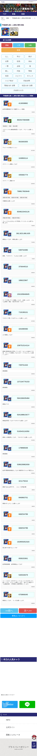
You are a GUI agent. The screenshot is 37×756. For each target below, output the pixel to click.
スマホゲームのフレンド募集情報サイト (26, 1)
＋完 (18, 45)
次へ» (27, 610)
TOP (4, 14)
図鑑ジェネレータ (13, 735)
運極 (7, 45)
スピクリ (18, 76)
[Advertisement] (18, 636)
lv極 (30, 45)
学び (18, 56)
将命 (30, 61)
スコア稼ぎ (9, 81)
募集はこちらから (18, 616)
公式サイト (10, 727)
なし (7, 56)
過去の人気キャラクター (8, 695)
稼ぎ (30, 56)
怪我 (18, 61)
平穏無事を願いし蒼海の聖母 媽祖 (21, 18)
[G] (34, 737)
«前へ (10, 610)
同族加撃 (26, 81)
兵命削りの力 (18, 90)
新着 (18, 50)
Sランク (30, 76)
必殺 (18, 66)
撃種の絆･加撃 (9, 85)
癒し (7, 71)
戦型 (7, 76)
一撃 (7, 66)
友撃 (7, 61)
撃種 (30, 71)
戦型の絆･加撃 (27, 85)
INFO (8, 720)
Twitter (9, 704)
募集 (14, 14)
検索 (23, 14)
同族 (18, 71)
